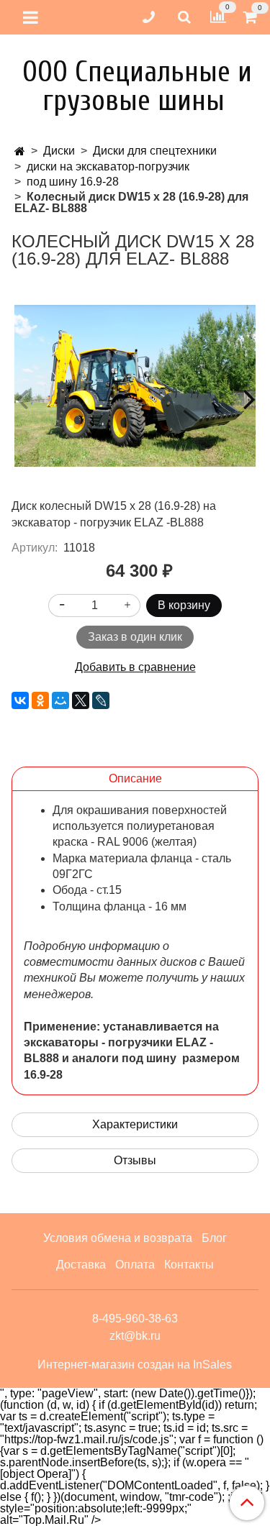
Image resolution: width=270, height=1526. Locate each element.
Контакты (189, 1264)
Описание (135, 778)
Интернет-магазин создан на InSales (134, 1365)
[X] (80, 700)
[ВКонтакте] (20, 700)
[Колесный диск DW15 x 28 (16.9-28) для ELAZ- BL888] (135, 386)
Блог (214, 1238)
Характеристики (135, 1124)
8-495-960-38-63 (135, 1318)
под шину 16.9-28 (73, 181)
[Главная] (19, 151)
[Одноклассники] (40, 700)
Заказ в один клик (135, 637)
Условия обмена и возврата (117, 1238)
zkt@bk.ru (135, 1336)
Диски (59, 151)
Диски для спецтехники (155, 151)
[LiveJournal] (100, 700)
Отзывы (135, 1160)
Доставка (81, 1264)
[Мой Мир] (60, 700)
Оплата (135, 1264)
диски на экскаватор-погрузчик (108, 166)
